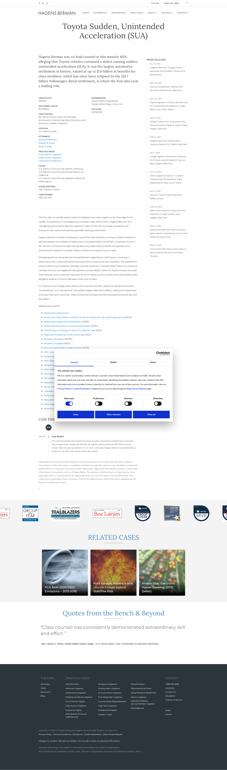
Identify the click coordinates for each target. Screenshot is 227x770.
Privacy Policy (78, 472)
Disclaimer (78, 734)
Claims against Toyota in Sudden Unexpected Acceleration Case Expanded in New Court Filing (167, 179)
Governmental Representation (112, 701)
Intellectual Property (107, 710)
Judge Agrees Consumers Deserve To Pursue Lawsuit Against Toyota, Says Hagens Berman (168, 160)
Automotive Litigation (50, 154)
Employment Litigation (109, 688)
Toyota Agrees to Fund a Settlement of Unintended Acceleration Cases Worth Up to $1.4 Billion (169, 106)
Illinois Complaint (53, 387)
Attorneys (99, 13)
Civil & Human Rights (75, 701)
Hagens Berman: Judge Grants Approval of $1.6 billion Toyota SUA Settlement (167, 71)
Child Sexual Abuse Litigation (79, 697)
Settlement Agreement (56, 313)
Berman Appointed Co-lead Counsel (63, 348)
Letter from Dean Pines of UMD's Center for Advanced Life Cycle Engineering (84, 317)
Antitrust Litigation (74, 688)
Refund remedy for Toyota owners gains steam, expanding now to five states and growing (168, 233)
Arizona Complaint (53, 408)
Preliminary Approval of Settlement (62, 321)
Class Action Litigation (50, 157)
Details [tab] (113, 362)
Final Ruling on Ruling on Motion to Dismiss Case (69, 330)
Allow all (151, 414)
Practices (136, 13)
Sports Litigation (138, 697)
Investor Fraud (105, 714)
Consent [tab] (74, 362)
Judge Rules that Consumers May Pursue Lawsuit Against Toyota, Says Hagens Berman (169, 125)
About (152, 13)
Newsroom (118, 13)
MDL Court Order (53, 352)
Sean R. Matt (45, 146)
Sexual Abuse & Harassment (143, 693)
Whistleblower (137, 708)
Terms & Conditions (62, 734)
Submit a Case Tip (173, 700)
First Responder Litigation (110, 697)
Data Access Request (113, 734)
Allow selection (114, 414)
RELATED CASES (113, 537)
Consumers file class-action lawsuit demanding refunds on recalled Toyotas (168, 252)
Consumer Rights (74, 710)
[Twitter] (43, 3)
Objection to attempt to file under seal (64, 334)
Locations (169, 688)
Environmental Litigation (109, 693)
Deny (75, 414)
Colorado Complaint (54, 391)
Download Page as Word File (39, 488)
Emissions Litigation (107, 684)
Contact (182, 13)
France (168, 714)
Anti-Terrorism (72, 684)
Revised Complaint (54, 339)
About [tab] (153, 362)
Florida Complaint (53, 395)
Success (166, 13)
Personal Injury (138, 684)
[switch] (98, 404)
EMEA (168, 710)
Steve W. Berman (48, 139)
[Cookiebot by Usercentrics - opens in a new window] (158, 354)
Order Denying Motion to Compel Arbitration (67, 326)
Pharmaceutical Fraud (141, 688)
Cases (85, 13)
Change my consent (48, 741)
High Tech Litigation (107, 706)
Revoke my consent (68, 741)
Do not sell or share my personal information (99, 741)
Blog (43, 696)
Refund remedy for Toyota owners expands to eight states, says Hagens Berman (167, 214)
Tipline (155, 3)
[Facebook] (39, 3)
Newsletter (170, 696)
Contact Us (170, 692)
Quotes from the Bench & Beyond (113, 613)
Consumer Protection (50, 161)
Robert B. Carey (47, 143)
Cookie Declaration (93, 734)
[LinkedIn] (47, 3)
